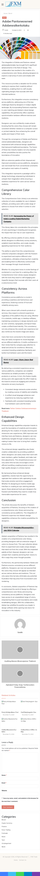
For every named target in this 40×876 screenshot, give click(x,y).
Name (4, 775)
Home (5, 13)
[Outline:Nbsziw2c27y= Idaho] (10, 723)
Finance (4, 826)
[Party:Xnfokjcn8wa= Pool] (10, 705)
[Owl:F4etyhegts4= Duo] (29, 705)
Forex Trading (6, 830)
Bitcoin (4, 820)
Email (4, 783)
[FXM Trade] (13, 4)
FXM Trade (33, 857)
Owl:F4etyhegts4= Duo (28, 712)
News (3, 836)
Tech (3, 840)
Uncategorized (6, 843)
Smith (6, 30)
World (10, 13)
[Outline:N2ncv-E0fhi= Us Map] (29, 723)
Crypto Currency (7, 823)
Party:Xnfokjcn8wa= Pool (10, 712)
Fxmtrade (5, 833)
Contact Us (22, 860)
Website (4, 790)
